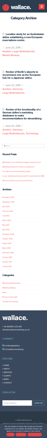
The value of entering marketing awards (16, 171)
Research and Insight (9, 297)
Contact (8, 383)
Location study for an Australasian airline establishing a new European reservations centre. (23, 37)
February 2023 (7, 211)
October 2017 (7, 262)
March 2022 (6, 220)
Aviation (6, 51)
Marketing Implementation (11, 283)
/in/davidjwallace (12, 345)
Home (6, 365)
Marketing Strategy (9, 288)
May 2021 (5, 225)
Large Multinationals (24, 51)
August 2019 (6, 243)
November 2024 (8, 197)
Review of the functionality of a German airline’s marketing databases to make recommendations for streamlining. (22, 114)
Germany (17, 89)
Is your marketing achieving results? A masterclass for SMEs (23, 176)
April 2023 (6, 207)
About (7, 369)
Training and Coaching (10, 302)
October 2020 (7, 239)
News (4, 292)
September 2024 (8, 202)
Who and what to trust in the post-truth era (17, 181)
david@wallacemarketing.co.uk (16, 329)
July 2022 (5, 216)
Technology (32, 133)
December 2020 (8, 234)
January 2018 (7, 257)
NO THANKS (21, 434)
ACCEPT (10, 434)
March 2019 (6, 248)
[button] (42, 6)
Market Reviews (11, 55)
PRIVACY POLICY (35, 434)
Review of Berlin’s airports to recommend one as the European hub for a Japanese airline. (21, 75)
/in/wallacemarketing (14, 349)
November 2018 (8, 253)
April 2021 (5, 230)
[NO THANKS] (44, 431)
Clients (7, 376)
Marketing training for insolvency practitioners (18, 167)
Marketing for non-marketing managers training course (21, 162)
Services (8, 372)
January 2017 (7, 266)
